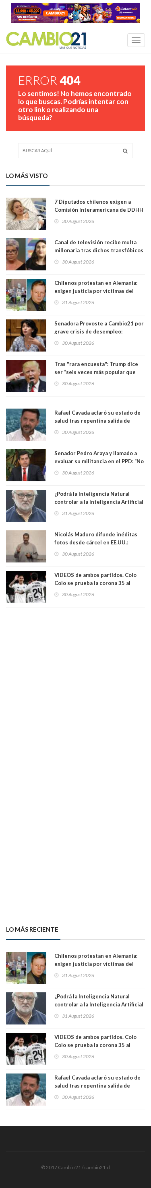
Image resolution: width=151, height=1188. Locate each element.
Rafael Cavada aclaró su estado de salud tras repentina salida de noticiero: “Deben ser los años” (97, 420)
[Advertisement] (75, 684)
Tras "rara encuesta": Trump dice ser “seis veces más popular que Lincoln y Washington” (96, 372)
